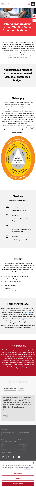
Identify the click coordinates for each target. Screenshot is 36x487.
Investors (20, 439)
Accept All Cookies (18, 483)
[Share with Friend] (4, 416)
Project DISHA (22, 449)
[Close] (34, 463)
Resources (4, 447)
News (2, 444)
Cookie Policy (27, 469)
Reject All (18, 478)
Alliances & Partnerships (7, 432)
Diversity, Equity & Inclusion (8, 441)
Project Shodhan (22, 444)
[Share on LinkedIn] (8, 416)
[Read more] (3, 411)
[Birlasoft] (6, 4)
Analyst (3, 435)
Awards (3, 437)
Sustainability (4, 449)
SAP (30, 312)
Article (21, 389)
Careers (3, 439)
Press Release (10, 389)
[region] (18, 474)
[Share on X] (6, 416)
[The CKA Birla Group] (16, 4)
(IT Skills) (24, 447)
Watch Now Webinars (23, 437)
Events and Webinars (23, 432)
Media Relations (22, 435)
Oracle (26, 312)
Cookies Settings (18, 473)
